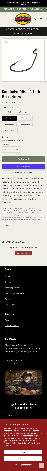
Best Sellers (24, 29)
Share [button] (7, 225)
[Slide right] (29, 86)
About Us (38, 9)
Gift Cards (29, 33)
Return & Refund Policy (15, 293)
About (7, 276)
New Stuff (36, 29)
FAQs (15, 9)
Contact (8, 9)
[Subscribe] (39, 415)
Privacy (8, 299)
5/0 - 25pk (11, 131)
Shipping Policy (12, 288)
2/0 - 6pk (9, 118)
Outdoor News (26, 9)
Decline (22, 458)
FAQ (7, 320)
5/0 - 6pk (27, 125)
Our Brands (11, 29)
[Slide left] (18, 86)
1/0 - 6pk (24, 113)
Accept (23, 452)
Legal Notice (10, 305)
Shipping (5, 140)
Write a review (23, 253)
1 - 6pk (9, 113)
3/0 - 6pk (27, 119)
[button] (5, 19)
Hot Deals (18, 33)
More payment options (23, 172)
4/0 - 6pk (11, 125)
